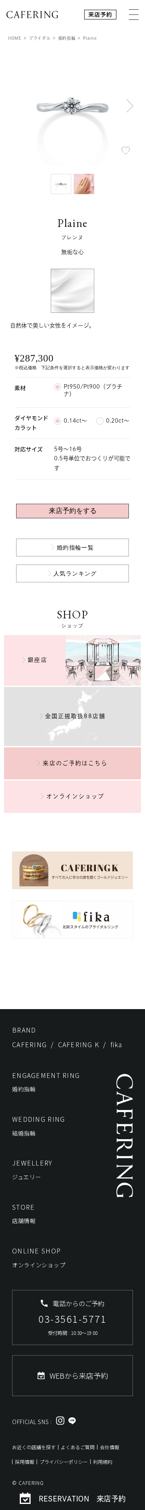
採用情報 (24, 1461)
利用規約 (102, 1461)
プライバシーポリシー (63, 1461)
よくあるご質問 (78, 1447)
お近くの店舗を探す (34, 1447)
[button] (130, 105)
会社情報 (109, 1447)
